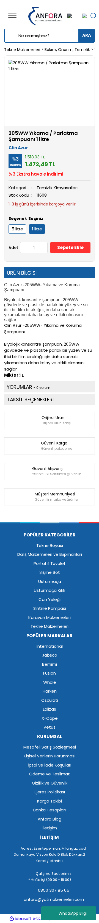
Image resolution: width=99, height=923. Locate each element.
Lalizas (49, 709)
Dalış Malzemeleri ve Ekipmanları (49, 554)
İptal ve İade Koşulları (49, 765)
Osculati (49, 700)
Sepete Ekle (70, 247)
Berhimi (49, 664)
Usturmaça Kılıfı (49, 590)
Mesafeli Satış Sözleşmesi (49, 747)
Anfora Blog (49, 819)
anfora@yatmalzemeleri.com (53, 899)
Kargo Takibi (49, 801)
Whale (49, 682)
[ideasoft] (20, 919)
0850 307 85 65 (53, 890)
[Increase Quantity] (43, 247)
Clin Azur (18, 148)
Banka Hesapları (49, 810)
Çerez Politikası (49, 792)
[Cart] (83, 16)
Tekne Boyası (49, 545)
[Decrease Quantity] (24, 247)
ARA (86, 35)
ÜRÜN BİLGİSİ (22, 272)
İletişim (49, 828)
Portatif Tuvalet (50, 563)
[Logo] (45, 15)
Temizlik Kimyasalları (57, 188)
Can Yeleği (49, 599)
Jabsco (49, 655)
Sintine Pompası (49, 608)
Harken (50, 691)
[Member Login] (72, 16)
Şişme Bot (49, 572)
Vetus (49, 727)
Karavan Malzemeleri (49, 617)
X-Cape (50, 718)
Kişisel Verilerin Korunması (49, 756)
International (50, 646)
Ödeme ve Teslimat (49, 774)
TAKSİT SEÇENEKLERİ (30, 399)
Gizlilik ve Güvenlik (49, 783)
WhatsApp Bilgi (73, 913)
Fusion (49, 673)
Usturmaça (49, 581)
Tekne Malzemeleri (49, 626)
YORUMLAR (28, 387)
